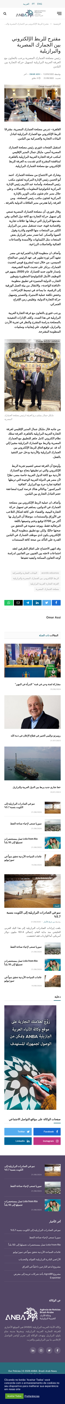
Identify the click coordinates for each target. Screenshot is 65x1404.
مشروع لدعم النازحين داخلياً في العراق (41, 1266)
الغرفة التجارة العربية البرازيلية (44, 583)
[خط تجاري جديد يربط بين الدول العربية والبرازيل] (32, 763)
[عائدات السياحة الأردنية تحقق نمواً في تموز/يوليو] (53, 860)
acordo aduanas (50, 573)
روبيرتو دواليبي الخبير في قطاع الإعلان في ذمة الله (36, 735)
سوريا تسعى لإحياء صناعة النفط (26, 823)
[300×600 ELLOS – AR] (32, 1057)
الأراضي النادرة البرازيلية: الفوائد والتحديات (40, 1259)
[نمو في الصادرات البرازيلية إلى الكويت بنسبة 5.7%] (53, 808)
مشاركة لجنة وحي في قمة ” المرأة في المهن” (38, 684)
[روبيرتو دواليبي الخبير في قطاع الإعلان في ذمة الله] (32, 712)
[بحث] (5, 13)
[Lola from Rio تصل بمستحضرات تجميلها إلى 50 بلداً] (53, 843)
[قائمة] (59, 13)
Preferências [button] (31, 1396)
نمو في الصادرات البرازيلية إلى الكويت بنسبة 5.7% (35, 1230)
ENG (39, 4)
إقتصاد (57, 906)
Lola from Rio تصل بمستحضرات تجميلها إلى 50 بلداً (34, 1244)
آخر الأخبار (55, 1221)
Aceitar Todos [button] (14, 1396)
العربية (26, 4)
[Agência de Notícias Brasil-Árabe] (31, 13)
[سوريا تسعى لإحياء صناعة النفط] (53, 825)
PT (33, 4)
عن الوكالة (55, 1300)
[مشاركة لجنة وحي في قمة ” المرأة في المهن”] (32, 660)
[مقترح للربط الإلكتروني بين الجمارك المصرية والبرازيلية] (32, 103)
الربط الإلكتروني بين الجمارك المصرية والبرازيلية (36, 578)
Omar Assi (34, 74)
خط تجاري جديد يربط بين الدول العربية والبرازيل (37, 787)
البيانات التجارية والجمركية (24, 573)
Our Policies (14, 1371)
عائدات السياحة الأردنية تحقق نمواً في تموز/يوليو (37, 1252)
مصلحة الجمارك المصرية (47, 589)
